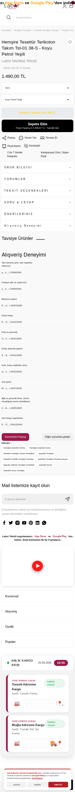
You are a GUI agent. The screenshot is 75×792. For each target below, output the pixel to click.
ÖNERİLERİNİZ (18, 214)
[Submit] (67, 499)
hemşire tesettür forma (14, 448)
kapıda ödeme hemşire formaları (19, 465)
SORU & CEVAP (19, 202)
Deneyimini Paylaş (15, 436)
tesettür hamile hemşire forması (19, 459)
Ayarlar (16, 784)
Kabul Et (58, 784)
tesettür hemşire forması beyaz (53, 459)
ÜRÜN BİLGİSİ (18, 167)
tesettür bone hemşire (14, 470)
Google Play (59, 536)
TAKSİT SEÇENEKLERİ (26, 190)
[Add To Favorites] (70, 42)
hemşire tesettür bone (40, 448)
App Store (40, 536)
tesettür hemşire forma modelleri (19, 453)
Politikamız (37, 778)
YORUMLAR (15, 179)
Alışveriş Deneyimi (23, 225)
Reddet (37, 784)
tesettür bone (45, 465)
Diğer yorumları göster (57, 436)
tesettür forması (46, 453)
